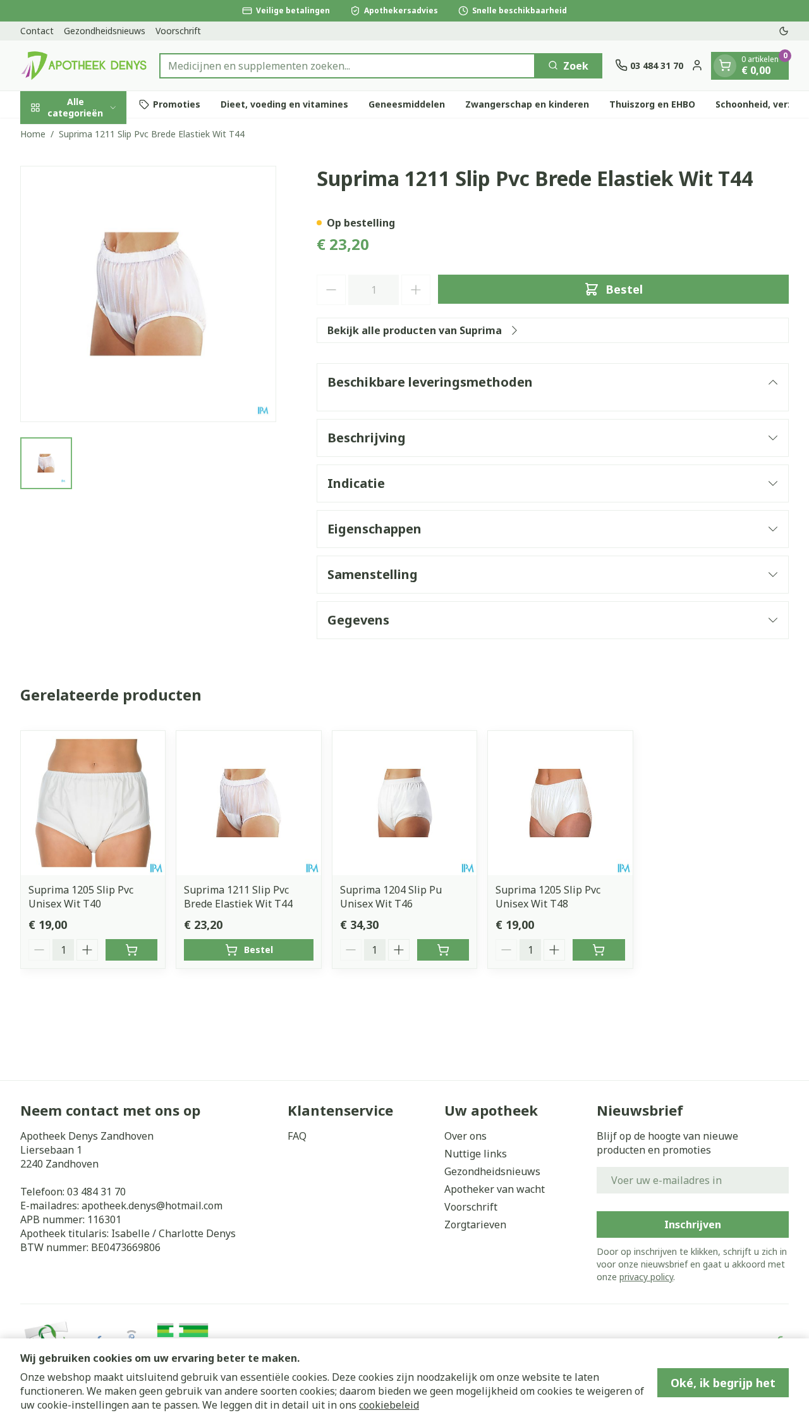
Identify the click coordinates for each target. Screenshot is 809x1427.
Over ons (465, 1136)
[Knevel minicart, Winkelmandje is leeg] (725, 65)
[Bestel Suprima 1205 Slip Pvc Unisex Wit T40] (131, 950)
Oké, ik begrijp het (723, 1382)
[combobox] (347, 65)
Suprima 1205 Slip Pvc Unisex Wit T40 (80, 897)
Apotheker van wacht (494, 1189)
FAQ (297, 1136)
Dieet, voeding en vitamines (284, 104)
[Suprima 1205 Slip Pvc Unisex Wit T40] (93, 803)
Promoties (176, 104)
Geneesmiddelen (406, 104)
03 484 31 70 (96, 1192)
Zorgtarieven (475, 1224)
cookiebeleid (389, 1405)
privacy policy (646, 1277)
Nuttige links (475, 1154)
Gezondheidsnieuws (104, 31)
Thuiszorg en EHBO (652, 104)
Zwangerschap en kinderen (527, 104)
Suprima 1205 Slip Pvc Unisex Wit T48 (548, 897)
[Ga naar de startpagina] (83, 65)
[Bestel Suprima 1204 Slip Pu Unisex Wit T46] (443, 950)
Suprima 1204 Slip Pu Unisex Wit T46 (391, 897)
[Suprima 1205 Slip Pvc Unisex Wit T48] (560, 803)
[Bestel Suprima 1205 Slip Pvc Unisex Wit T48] (598, 950)
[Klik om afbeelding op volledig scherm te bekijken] (148, 293)
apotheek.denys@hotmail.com (152, 1205)
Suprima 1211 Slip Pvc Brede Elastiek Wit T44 (238, 897)
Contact (37, 31)
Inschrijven (692, 1224)
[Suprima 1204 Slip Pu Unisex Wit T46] (404, 803)
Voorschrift (178, 31)
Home (33, 134)
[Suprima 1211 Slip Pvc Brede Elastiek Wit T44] (248, 803)
